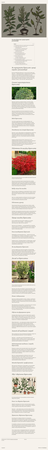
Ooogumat (3, 2)
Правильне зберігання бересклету (21, 64)
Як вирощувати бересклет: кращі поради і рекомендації (24, 45)
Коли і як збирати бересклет (20, 63)
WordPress (44, 447)
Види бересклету (19, 47)
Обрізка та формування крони (21, 57)
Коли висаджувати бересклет (21, 53)
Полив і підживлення (19, 56)
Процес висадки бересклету (19, 52)
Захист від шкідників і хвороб (20, 58)
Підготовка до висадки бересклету (21, 49)
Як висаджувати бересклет (20, 54)
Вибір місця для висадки (20, 50)
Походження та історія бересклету (21, 48)
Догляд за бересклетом (18, 55)
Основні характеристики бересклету (21, 46)
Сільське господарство (14, 439)
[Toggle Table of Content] (33, 44)
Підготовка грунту (19, 51)
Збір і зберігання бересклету (19, 62)
